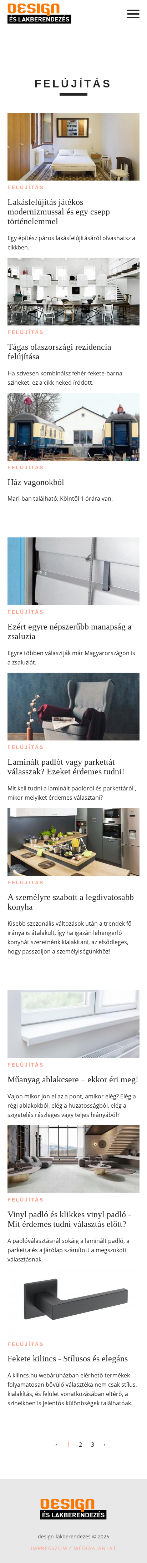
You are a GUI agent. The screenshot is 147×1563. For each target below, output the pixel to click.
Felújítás (25, 187)
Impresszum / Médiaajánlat (73, 1548)
